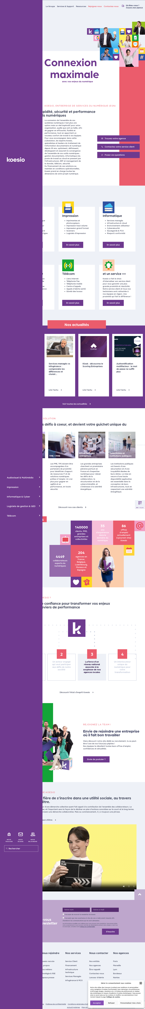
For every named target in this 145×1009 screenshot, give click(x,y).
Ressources (81, 6)
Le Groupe (50, 6)
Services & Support (65, 6)
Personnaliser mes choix (130, 1003)
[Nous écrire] (20, 834)
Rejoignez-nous (95, 6)
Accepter (97, 1003)
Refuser (111, 1003)
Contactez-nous (111, 6)
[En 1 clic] (140, 503)
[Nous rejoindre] (32, 834)
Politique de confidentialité (87, 926)
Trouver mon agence (134, 7)
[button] (141, 983)
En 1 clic (140, 507)
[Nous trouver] (9, 834)
